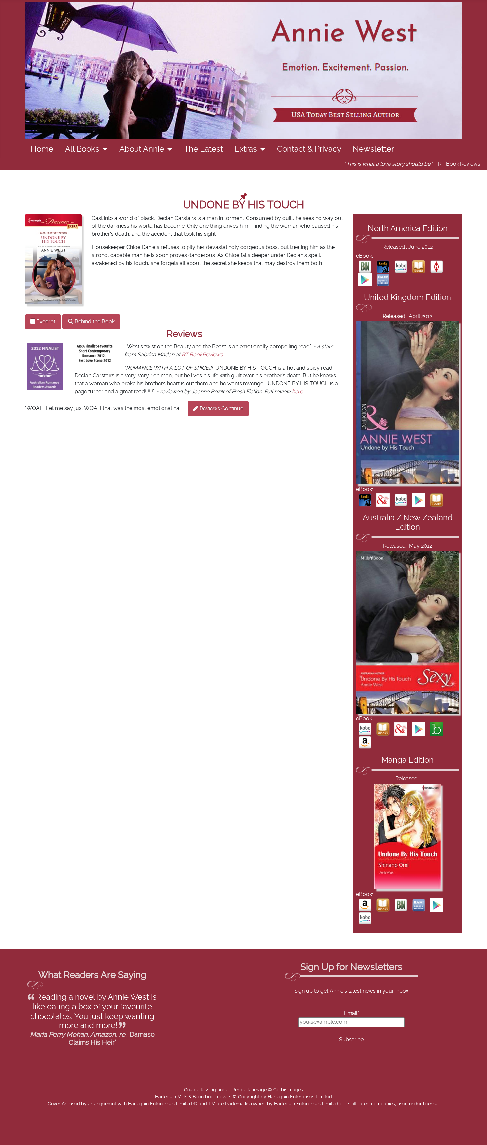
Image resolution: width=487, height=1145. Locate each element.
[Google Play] (365, 279)
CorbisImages (288, 1090)
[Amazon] (365, 742)
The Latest (203, 149)
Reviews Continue (220, 408)
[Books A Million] (383, 279)
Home (42, 149)
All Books (82, 149)
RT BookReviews (202, 354)
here (297, 391)
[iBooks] (418, 266)
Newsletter (373, 149)
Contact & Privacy (309, 149)
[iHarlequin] (436, 266)
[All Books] (103, 149)
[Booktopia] (436, 728)
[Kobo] (400, 266)
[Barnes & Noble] (365, 266)
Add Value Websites (54, 1136)
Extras (246, 149)
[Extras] (261, 149)
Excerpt (45, 321)
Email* (351, 1013)
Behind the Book (94, 321)
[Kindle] (383, 266)
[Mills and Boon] (383, 499)
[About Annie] (168, 149)
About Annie (141, 149)
